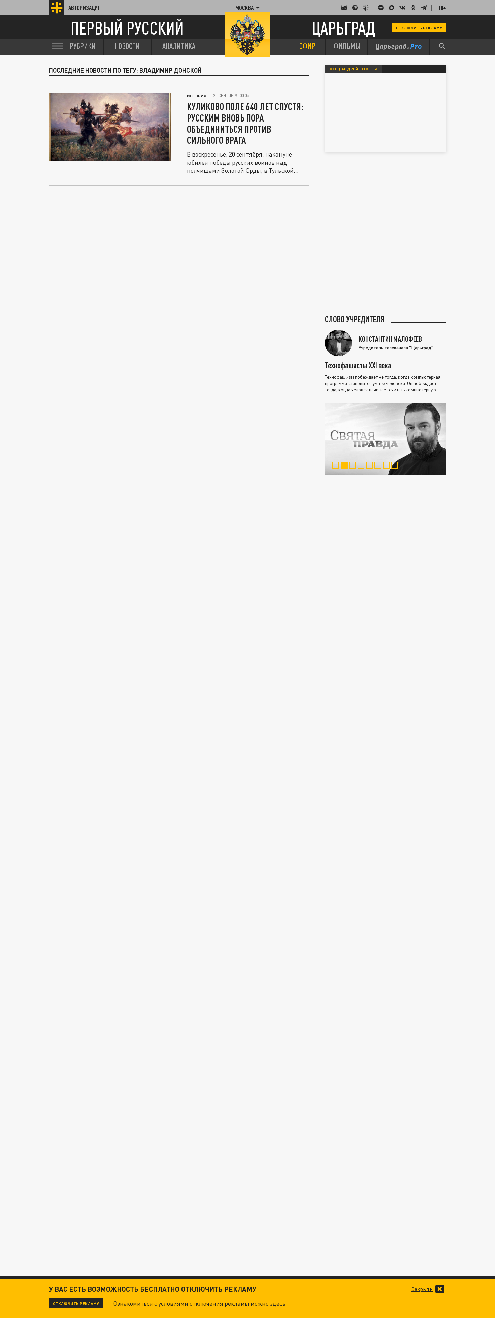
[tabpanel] (385, 439)
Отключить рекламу (419, 27)
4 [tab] (362, 466)
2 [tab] (345, 466)
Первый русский (127, 28)
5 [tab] (370, 466)
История (196, 95)
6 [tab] (379, 466)
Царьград (343, 27)
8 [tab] (396, 466)
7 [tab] (387, 466)
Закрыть (422, 1289)
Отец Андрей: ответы (353, 68)
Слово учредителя (355, 319)
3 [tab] (354, 466)
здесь (277, 1303)
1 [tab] (337, 466)
